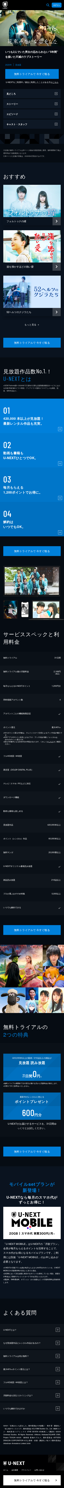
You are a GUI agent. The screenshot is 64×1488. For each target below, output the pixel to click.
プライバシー (26, 1470)
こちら (55, 82)
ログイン (56, 5)
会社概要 (14, 1470)
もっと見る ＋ (32, 324)
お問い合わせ (39, 1470)
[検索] (47, 5)
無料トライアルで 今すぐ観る (32, 74)
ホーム (5, 1470)
